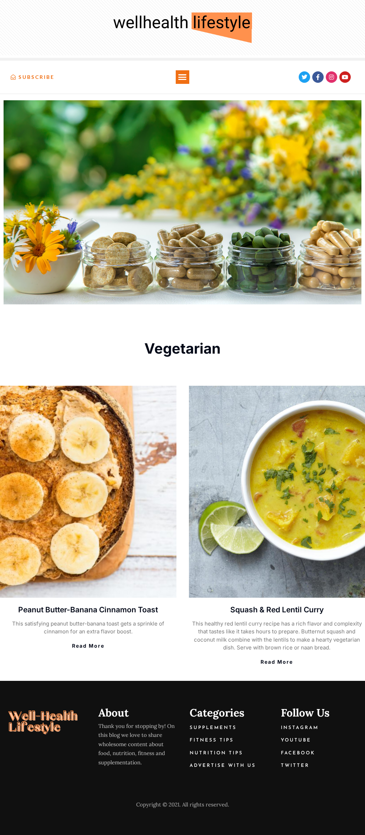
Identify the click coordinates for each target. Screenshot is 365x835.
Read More (88, 646)
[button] (182, 77)
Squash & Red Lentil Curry (277, 609)
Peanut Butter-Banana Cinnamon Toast (88, 609)
